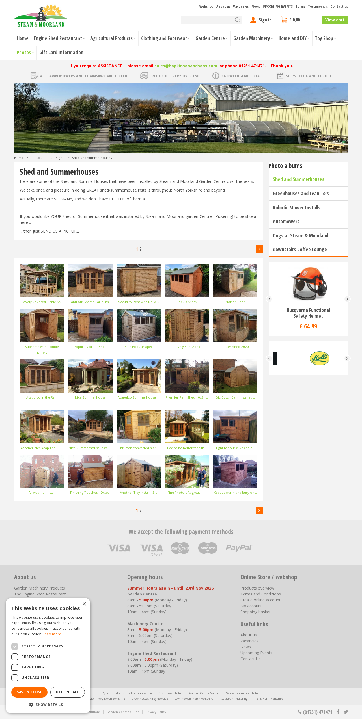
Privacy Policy (155, 712)
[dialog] (48, 655)
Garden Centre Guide (122, 712)
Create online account (260, 600)
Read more (52, 634)
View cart (334, 19)
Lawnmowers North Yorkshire (193, 699)
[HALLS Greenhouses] (308, 358)
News (245, 646)
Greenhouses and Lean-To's (301, 193)
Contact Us (250, 658)
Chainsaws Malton (170, 693)
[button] (48, 704)
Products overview (257, 588)
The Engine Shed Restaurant (40, 594)
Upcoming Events (256, 652)
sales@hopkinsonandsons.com (185, 65)
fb (338, 712)
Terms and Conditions (260, 594)
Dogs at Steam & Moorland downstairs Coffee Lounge (300, 242)
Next (259, 249)
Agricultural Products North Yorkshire (127, 693)
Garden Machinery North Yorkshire (102, 699)
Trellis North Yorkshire (268, 699)
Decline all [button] (67, 692)
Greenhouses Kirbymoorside (150, 699)
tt (346, 712)
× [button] (84, 604)
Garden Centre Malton (204, 693)
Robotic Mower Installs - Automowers (298, 214)
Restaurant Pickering (233, 699)
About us (248, 635)
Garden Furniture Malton (243, 693)
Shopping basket (255, 611)
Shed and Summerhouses (298, 179)
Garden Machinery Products (39, 588)
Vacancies (249, 641)
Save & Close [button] (29, 692)
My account (251, 605)
